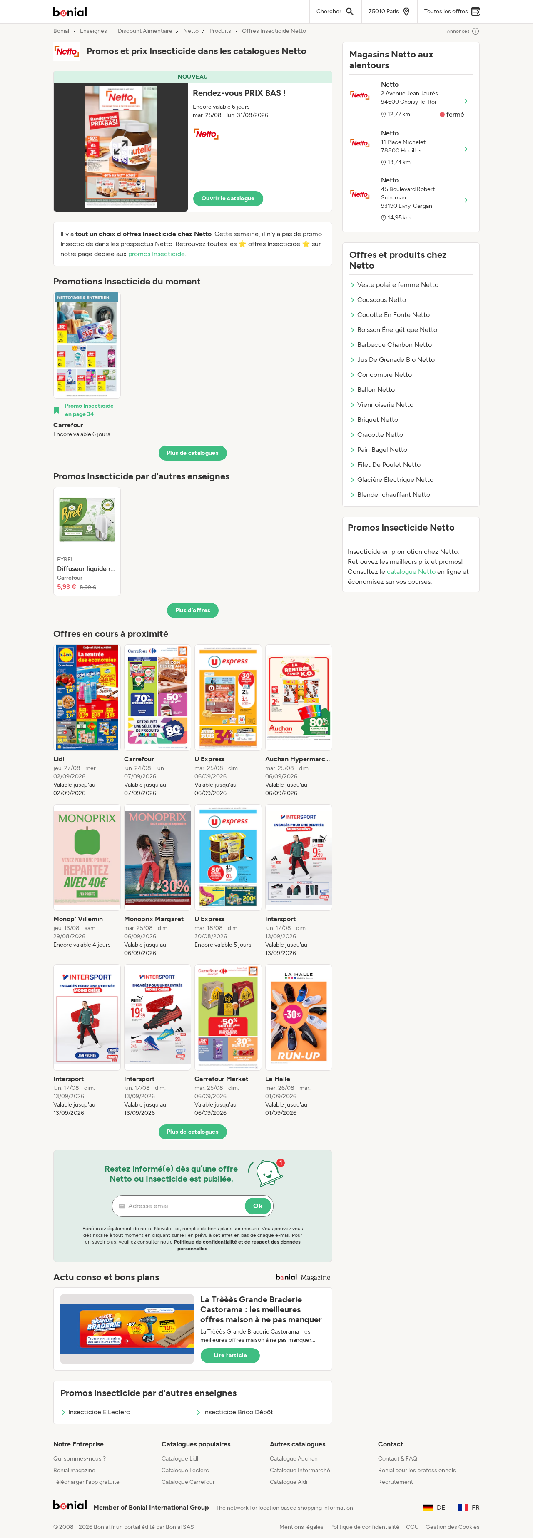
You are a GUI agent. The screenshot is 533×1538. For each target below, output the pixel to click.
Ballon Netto (376, 390)
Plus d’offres (193, 610)
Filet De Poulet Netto (389, 465)
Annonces (458, 31)
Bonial (61, 31)
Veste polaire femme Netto (397, 285)
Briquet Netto (377, 420)
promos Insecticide (156, 254)
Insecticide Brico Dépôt (238, 1412)
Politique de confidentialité (364, 1527)
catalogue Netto (411, 572)
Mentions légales (301, 1527)
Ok (258, 1206)
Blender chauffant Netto (393, 495)
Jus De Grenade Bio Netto (396, 360)
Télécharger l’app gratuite (86, 1482)
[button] (192, 141)
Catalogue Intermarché (300, 1470)
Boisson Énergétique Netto (397, 330)
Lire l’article (230, 1355)
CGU (412, 1527)
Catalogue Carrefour (188, 1482)
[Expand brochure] (121, 147)
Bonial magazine (74, 1470)
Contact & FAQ (397, 1458)
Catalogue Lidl (180, 1458)
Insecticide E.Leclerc (99, 1412)
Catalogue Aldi (288, 1482)
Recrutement (395, 1482)
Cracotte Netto (380, 435)
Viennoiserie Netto (385, 405)
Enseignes (93, 31)
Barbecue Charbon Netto (394, 345)
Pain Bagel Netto (382, 450)
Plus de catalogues (193, 452)
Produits (220, 31)
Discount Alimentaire (145, 31)
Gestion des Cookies (453, 1527)
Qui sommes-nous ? (79, 1458)
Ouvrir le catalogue (228, 198)
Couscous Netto (381, 300)
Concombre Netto (384, 375)
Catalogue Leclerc (185, 1470)
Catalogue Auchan (294, 1458)
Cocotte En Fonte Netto (393, 315)
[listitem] (87, 365)
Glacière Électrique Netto (395, 480)
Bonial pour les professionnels (417, 1470)
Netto (191, 31)
